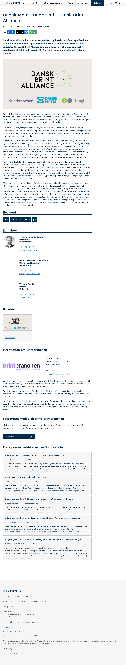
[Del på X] (18, 32)
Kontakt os (7, 601)
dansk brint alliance (20, 219)
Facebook (15, 627)
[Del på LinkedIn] (13, 32)
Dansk (5, 654)
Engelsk (12, 654)
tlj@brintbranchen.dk (29, 250)
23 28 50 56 (29, 294)
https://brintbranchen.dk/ (58, 374)
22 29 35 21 (29, 270)
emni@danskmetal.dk (29, 274)
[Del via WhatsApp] (31, 32)
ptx (34, 219)
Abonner (9, 436)
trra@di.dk (24, 297)
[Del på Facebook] (9, 32)
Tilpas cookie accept (11, 631)
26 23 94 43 (29, 247)
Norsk (18, 654)
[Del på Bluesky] (26, 32)
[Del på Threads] (22, 32)
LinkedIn (6, 627)
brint (6, 219)
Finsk (30, 654)
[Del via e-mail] (35, 32)
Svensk (24, 654)
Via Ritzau (46, 601)
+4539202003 (52, 370)
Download (10, 338)
